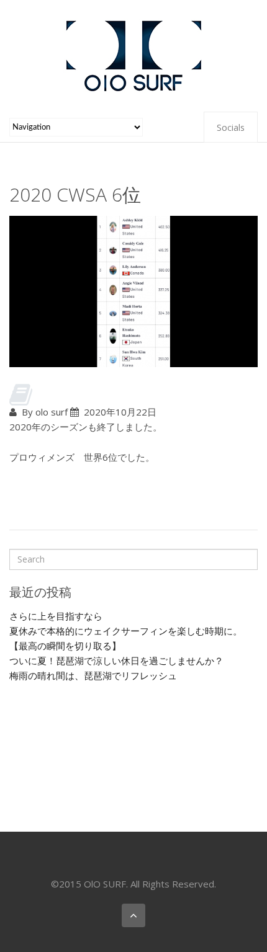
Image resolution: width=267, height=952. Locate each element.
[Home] (133, 54)
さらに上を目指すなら (55, 616)
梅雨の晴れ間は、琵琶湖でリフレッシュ (93, 675)
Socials (231, 127)
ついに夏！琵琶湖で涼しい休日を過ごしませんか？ (116, 660)
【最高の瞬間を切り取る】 (65, 645)
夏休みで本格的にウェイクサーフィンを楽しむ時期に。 (125, 631)
